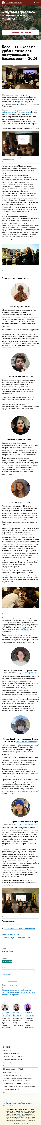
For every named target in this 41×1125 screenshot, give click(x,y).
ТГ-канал (26, 629)
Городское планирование (26, 673)
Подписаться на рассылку (20, 32)
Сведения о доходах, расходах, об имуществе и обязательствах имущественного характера (18, 1079)
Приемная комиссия (12, 925)
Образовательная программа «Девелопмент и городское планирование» (18, 991)
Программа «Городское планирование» (19, 928)
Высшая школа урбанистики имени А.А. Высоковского (20, 988)
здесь (19, 1114)
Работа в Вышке (7, 1093)
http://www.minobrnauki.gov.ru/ (12, 1102)
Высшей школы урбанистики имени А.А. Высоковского (19, 111)
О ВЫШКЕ (6, 1047)
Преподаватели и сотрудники (12, 1059)
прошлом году (22, 101)
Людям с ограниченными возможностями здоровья (19, 1086)
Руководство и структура (11, 1053)
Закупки (5, 1066)
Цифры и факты (7, 1050)
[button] (3, 143)
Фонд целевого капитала (10, 1072)
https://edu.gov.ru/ (9, 1105)
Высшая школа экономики (14, 2)
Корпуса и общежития (10, 1063)
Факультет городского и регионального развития (19, 993)
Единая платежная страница (11, 1089)
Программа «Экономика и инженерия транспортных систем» (18, 933)
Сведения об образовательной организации (16, 1083)
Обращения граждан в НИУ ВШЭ (13, 1069)
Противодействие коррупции (12, 1075)
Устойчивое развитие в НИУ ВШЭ (13, 1056)
